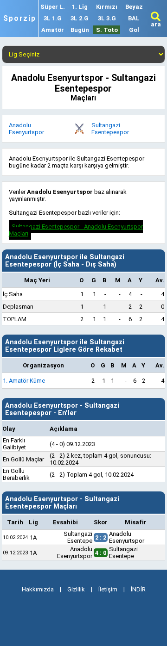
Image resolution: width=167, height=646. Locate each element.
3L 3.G (107, 18)
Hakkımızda (38, 589)
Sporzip (19, 18)
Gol (134, 29)
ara (156, 24)
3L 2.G (80, 18)
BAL (134, 18)
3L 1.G (53, 18)
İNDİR (138, 589)
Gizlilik (76, 589)
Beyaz (134, 6)
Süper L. (52, 6)
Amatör (52, 29)
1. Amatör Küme (24, 380)
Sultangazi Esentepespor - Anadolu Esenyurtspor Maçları (76, 230)
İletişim (107, 589)
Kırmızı (106, 6)
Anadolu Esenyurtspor (26, 129)
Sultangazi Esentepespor (110, 129)
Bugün (80, 29)
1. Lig (80, 6)
